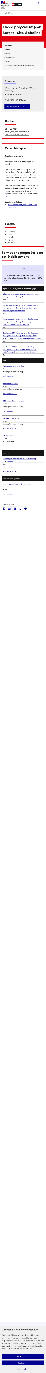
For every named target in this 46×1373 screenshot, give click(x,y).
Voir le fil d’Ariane (7, 13)
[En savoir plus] (6, 196)
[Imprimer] (4, 508)
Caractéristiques (9, 57)
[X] (20, 508)
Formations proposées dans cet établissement (19, 65)
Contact (7, 53)
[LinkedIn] (15, 508)
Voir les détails (9, 376)
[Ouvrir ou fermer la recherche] (38, 3)
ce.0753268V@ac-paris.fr (15, 134)
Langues (7, 61)
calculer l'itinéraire (17, 106)
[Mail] (9, 508)
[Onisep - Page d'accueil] (17, 4)
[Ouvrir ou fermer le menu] (43, 3)
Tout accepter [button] (23, 1356)
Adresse (7, 49)
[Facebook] (25, 508)
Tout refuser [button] (23, 1363)
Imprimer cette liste (33, 269)
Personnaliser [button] (23, 1369)
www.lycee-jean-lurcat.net (16, 131)
